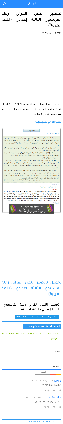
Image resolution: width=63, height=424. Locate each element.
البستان (32, 4)
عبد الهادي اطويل (33, 422)
